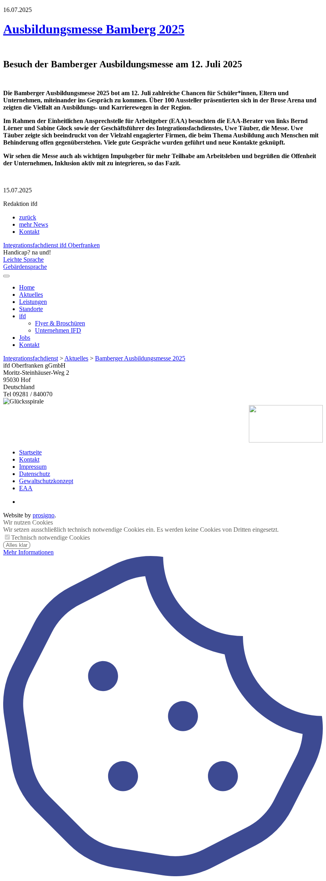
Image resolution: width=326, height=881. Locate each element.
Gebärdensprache (25, 266)
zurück (27, 217)
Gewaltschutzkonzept (46, 481)
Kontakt (29, 231)
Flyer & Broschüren (60, 323)
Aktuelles (31, 294)
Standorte (31, 308)
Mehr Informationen (28, 552)
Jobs (24, 337)
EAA (26, 488)
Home (27, 287)
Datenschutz (34, 473)
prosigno (43, 515)
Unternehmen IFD (58, 330)
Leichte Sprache (23, 259)
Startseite (30, 452)
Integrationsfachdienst (30, 358)
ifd (22, 316)
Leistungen (33, 301)
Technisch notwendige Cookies (50, 537)
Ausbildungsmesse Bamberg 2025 (93, 29)
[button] (6, 276)
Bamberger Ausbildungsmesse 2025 (140, 358)
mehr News (33, 224)
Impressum (33, 466)
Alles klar (16, 545)
